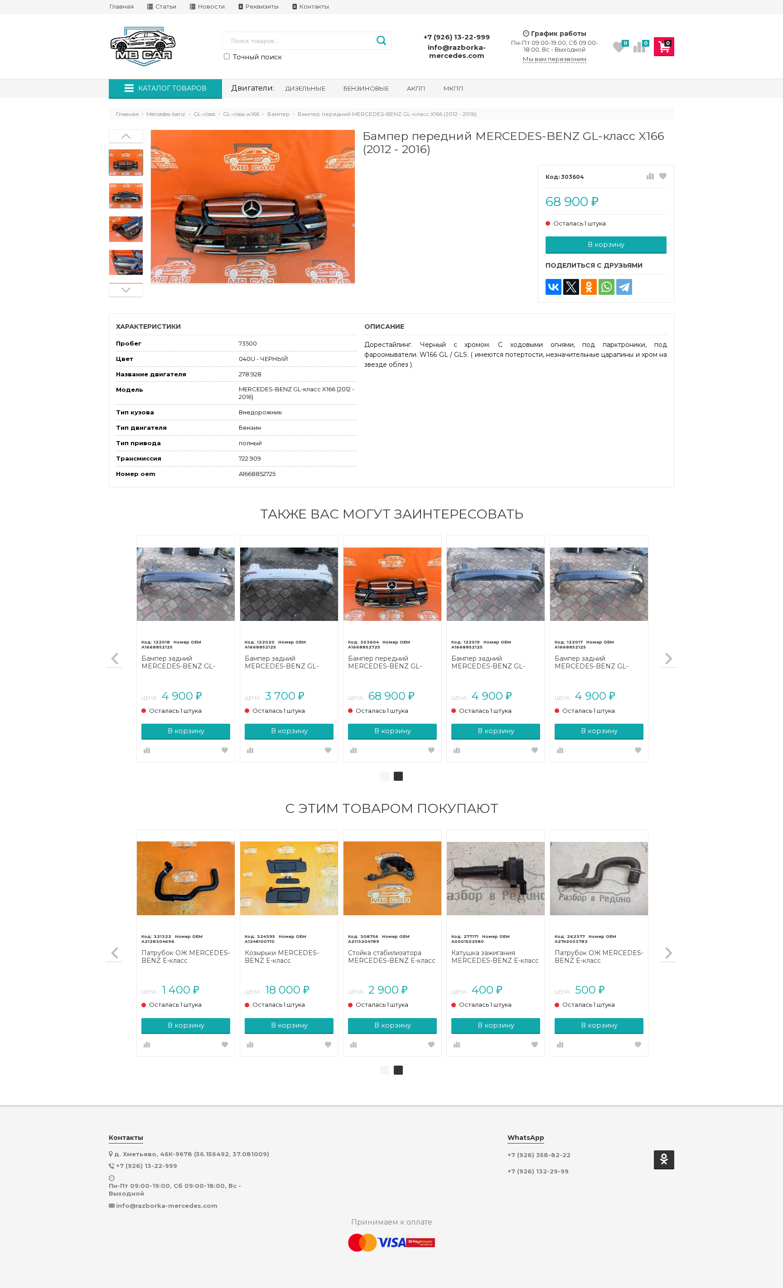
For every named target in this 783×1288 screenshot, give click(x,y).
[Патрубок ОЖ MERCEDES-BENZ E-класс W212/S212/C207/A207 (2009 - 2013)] (186, 879)
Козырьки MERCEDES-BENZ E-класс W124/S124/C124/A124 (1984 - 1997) (288, 957)
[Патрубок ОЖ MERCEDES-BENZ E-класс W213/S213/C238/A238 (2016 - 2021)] (599, 879)
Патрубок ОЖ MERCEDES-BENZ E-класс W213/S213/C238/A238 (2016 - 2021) (599, 957)
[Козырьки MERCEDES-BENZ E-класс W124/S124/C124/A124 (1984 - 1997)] (289, 879)
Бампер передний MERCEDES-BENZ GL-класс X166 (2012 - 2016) (385, 662)
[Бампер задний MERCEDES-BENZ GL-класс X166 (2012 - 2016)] (186, 584)
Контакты (313, 6)
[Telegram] (624, 287)
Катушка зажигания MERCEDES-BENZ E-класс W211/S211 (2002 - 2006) (495, 957)
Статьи (165, 6)
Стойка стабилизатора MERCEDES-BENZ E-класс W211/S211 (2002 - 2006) (391, 957)
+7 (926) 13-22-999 (457, 37)
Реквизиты (261, 6)
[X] (571, 287)
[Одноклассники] (589, 287)
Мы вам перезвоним (554, 59)
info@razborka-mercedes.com (457, 51)
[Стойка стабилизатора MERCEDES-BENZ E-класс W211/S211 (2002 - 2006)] (392, 879)
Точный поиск (256, 57)
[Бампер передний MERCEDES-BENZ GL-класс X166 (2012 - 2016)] (392, 584)
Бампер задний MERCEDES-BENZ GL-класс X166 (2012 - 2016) (178, 662)
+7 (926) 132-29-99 (538, 1171)
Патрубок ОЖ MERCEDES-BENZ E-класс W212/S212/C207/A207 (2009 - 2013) (185, 957)
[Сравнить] (650, 177)
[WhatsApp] (606, 287)
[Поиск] (381, 41)
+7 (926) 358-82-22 (539, 1155)
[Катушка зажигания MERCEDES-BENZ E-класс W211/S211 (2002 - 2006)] (496, 879)
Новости (211, 6)
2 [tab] (398, 776)
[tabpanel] (599, 649)
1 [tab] (384, 776)
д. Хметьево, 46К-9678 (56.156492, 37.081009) (191, 1154)
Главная (122, 6)
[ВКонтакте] (553, 287)
